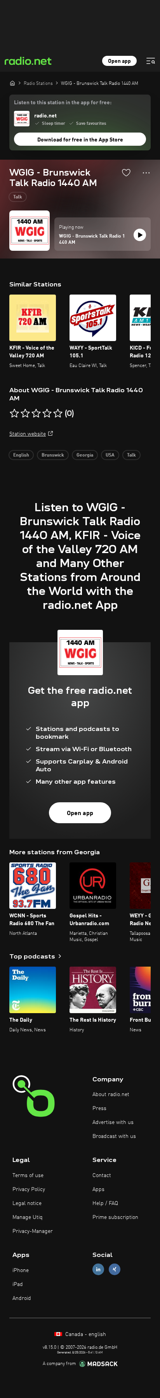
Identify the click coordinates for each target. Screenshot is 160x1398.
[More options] (146, 173)
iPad (17, 1284)
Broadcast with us (114, 1136)
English (21, 455)
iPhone (20, 1270)
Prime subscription (115, 1217)
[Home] (12, 83)
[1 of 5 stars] (14, 413)
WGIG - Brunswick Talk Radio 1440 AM (92, 239)
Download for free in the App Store (80, 140)
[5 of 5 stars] (57, 413)
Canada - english (85, 1334)
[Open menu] (150, 61)
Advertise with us (113, 1122)
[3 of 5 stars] (36, 413)
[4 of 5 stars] (47, 413)
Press (99, 1108)
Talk (17, 197)
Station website (27, 434)
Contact (101, 1175)
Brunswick (53, 455)
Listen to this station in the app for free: (62, 102)
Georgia (85, 455)
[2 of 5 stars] (25, 413)
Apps (98, 1189)
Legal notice (27, 1203)
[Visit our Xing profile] (114, 1269)
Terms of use (27, 1175)
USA (110, 455)
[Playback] (140, 235)
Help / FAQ (105, 1203)
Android (21, 1298)
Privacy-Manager (32, 1231)
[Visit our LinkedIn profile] (98, 1269)
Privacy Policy (28, 1189)
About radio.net (110, 1094)
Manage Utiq (27, 1217)
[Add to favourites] (126, 172)
